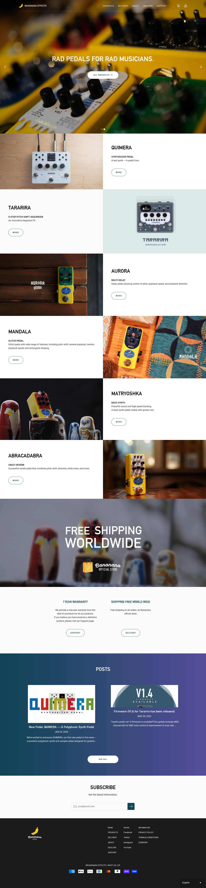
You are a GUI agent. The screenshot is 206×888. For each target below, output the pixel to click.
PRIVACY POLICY (145, 832)
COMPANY (143, 842)
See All (103, 759)
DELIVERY (123, 6)
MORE (119, 172)
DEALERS (148, 6)
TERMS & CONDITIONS (148, 837)
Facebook (128, 832)
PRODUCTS (108, 6)
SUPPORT (161, 6)
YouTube (127, 847)
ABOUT (135, 6)
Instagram (128, 842)
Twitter (127, 837)
